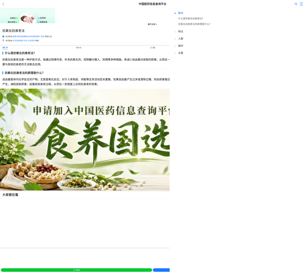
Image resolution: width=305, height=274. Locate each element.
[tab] (5, 47)
